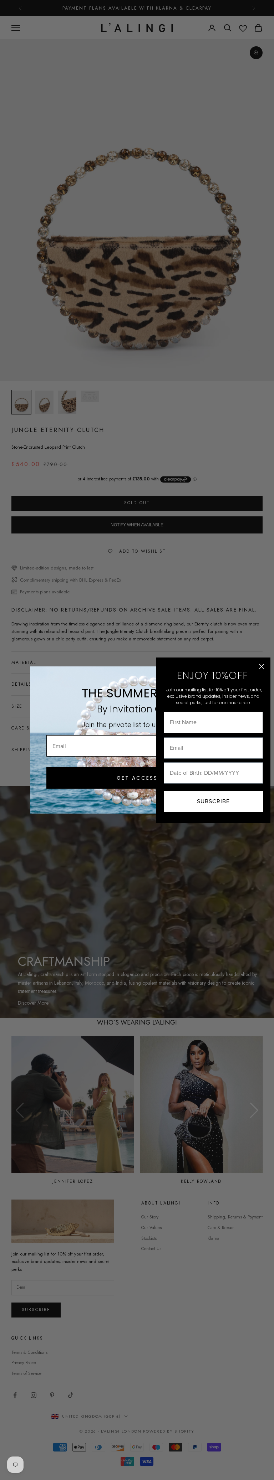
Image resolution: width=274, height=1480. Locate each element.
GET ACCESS (137, 778)
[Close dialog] (261, 666)
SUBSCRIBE (213, 801)
